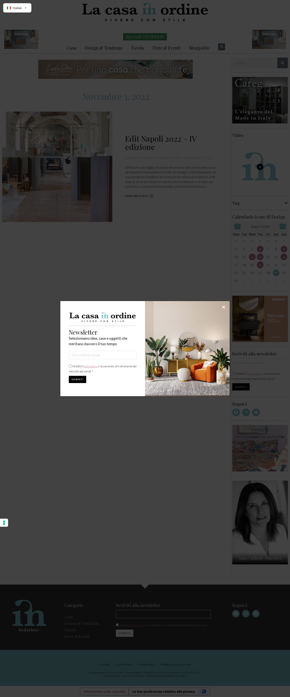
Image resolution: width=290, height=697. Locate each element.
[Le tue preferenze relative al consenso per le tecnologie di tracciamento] (4, 523)
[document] (145, 348)
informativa (90, 366)
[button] (223, 307)
